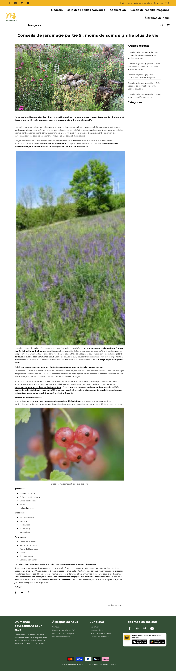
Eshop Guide (111, 664)
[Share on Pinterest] (28, 592)
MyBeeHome (126, 3)
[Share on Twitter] (22, 592)
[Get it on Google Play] (157, 642)
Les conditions (96, 630)
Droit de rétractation (99, 637)
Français (33, 25)
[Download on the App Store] (139, 642)
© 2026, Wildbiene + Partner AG (72, 664)
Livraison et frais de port (63, 633)
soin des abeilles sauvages (86, 9)
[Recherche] (162, 25)
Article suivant (114, 605)
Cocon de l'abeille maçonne (150, 9)
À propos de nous (157, 17)
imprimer (94, 627)
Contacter (158, 3)
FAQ (167, 3)
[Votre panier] (168, 25)
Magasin (57, 9)
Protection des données (100, 633)
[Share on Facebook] (16, 592)
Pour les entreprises (61, 637)
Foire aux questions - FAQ (64, 630)
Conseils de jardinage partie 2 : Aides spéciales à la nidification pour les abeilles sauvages (144, 66)
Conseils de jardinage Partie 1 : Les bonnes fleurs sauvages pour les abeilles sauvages (143, 55)
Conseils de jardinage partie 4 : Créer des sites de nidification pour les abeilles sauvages (144, 86)
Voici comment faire (143, 3)
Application (118, 9)
